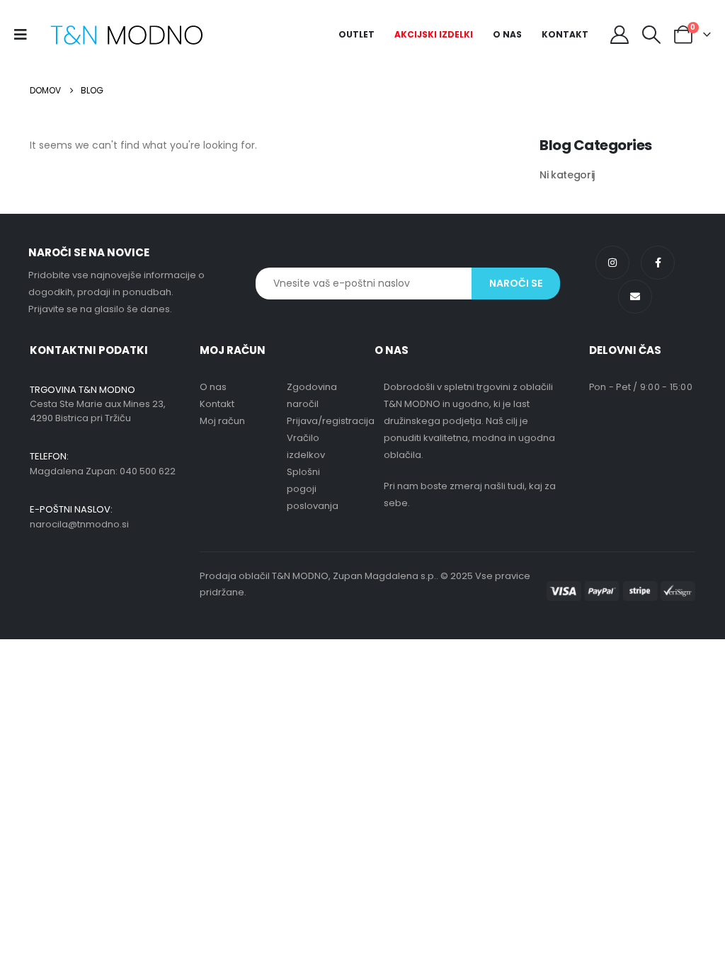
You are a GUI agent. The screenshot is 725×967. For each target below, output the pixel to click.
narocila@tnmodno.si (79, 524)
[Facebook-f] (658, 263)
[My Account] (619, 34)
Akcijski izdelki (433, 34)
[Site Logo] (126, 35)
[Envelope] (635, 297)
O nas (507, 34)
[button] (652, 34)
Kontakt (565, 34)
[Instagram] (612, 263)
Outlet (356, 34)
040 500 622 (148, 471)
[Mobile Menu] (25, 35)
